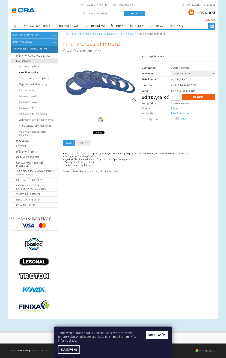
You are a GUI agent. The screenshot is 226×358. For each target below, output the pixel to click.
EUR (212, 20)
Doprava (156, 26)
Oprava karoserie (28, 157)
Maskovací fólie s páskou (33, 113)
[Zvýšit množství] (180, 95)
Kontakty (176, 26)
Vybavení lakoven (28, 194)
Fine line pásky (28, 72)
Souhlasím (156, 335)
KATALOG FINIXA (25, 205)
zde (74, 340)
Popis (69, 143)
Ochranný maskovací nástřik (36, 119)
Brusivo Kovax (68, 26)
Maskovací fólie (28, 108)
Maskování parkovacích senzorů (33, 133)
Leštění (21, 146)
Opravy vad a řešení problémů (29, 164)
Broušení (22, 140)
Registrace (209, 4)
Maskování (23, 61)
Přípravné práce (27, 151)
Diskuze (83, 143)
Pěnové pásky (27, 90)
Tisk (155, 119)
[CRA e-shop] (23, 10)
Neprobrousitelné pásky (33, 84)
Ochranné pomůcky (29, 180)
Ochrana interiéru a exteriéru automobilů (31, 187)
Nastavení (69, 349)
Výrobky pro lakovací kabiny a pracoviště (35, 173)
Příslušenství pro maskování (35, 125)
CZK (207, 20)
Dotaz (183, 119)
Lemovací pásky (28, 96)
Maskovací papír (28, 102)
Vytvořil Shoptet (207, 350)
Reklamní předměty (29, 199)
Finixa (174, 108)
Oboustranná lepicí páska (34, 78)
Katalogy (137, 26)
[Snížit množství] (180, 99)
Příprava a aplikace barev (33, 55)
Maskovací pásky (29, 66)
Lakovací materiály (36, 26)
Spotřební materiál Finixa (104, 26)
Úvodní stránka (15, 26)
